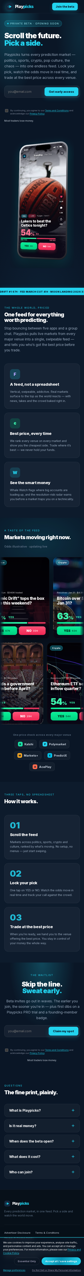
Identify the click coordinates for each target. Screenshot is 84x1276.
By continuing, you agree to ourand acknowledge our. (41, 112)
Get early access (61, 91)
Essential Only (27, 1261)
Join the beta (65, 6)
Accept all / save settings (61, 1261)
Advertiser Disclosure (17, 1232)
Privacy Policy (37, 113)
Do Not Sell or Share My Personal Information (56, 1270)
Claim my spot (63, 1031)
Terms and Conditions (57, 110)
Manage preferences (14, 1270)
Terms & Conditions (47, 1232)
